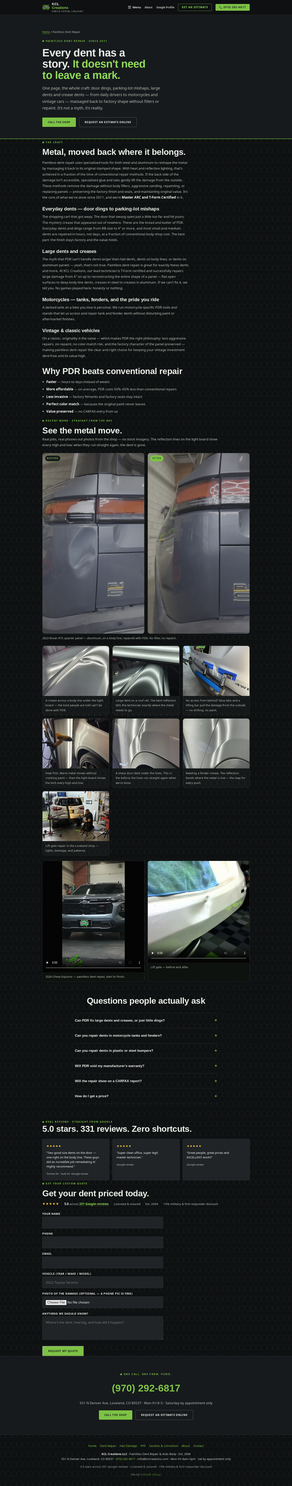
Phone (47, 1233)
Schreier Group (150, 1474)
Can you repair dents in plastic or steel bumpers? (114, 1051)
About (149, 7)
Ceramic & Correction (163, 1446)
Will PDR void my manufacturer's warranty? (109, 1066)
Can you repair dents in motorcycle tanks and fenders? (118, 1035)
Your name (51, 1214)
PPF (143, 1446)
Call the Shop (59, 122)
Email (47, 1253)
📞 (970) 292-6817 (232, 7)
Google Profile (165, 7)
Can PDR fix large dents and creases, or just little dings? (120, 1020)
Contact (198, 1446)
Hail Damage (128, 1446)
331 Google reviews (94, 1204)
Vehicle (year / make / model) (66, 1274)
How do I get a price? (91, 1096)
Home (46, 32)
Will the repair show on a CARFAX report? (108, 1081)
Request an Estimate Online (108, 122)
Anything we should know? (65, 1313)
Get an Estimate (195, 7)
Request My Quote (63, 1351)
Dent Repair (108, 1446)
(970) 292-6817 (146, 1388)
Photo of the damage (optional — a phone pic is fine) (87, 1293)
